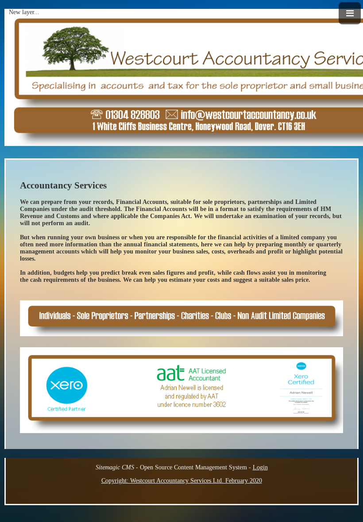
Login (260, 467)
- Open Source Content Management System (171, 467)
